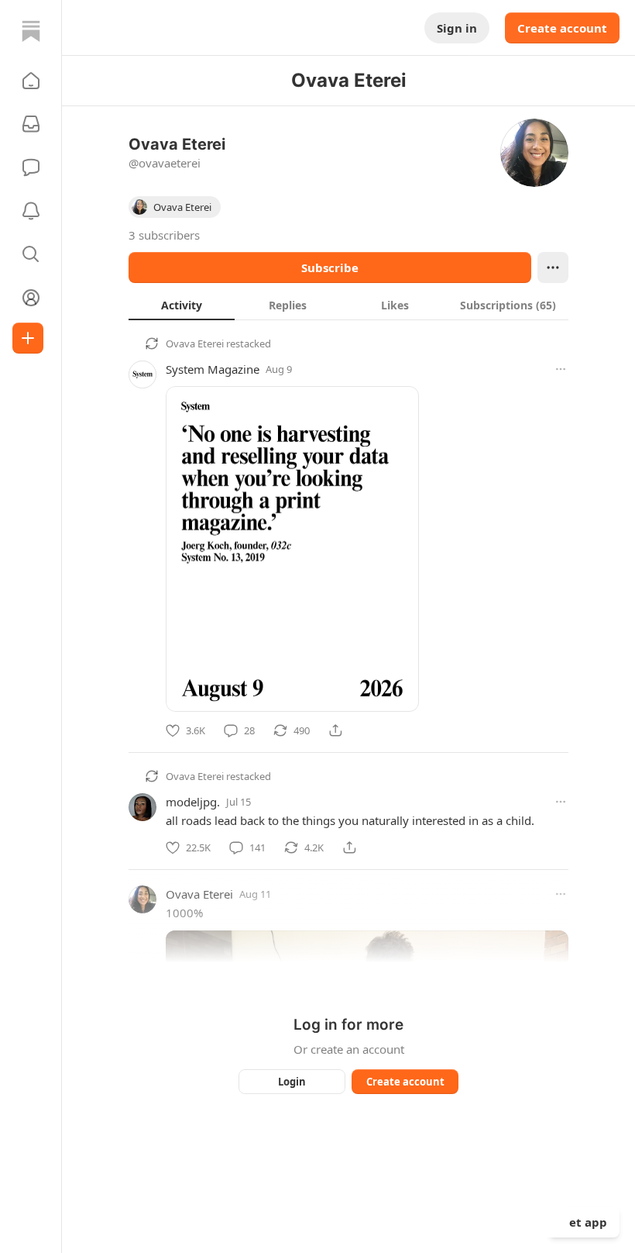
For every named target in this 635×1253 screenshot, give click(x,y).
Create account (562, 28)
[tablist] (348, 304)
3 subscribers (164, 235)
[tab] (182, 304)
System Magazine (212, 369)
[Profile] (31, 297)
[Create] (27, 338)
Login (292, 1082)
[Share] (335, 730)
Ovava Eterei (195, 343)
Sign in (457, 28)
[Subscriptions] (31, 124)
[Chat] (31, 167)
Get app (584, 1222)
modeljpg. (193, 801)
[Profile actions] (552, 267)
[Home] (31, 31)
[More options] (560, 369)
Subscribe (330, 267)
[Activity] (31, 211)
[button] (31, 80)
